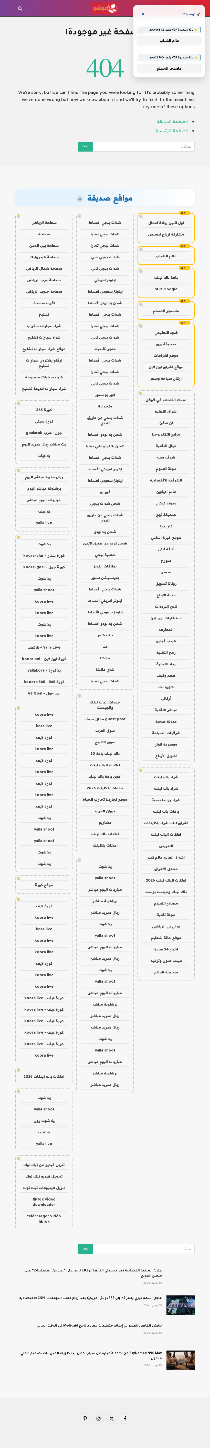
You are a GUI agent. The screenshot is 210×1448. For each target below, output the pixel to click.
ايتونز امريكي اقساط (105, 469)
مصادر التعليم (166, 903)
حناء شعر (105, 635)
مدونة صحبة (166, 721)
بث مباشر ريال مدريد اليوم (44, 444)
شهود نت (166, 687)
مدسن (166, 572)
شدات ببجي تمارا (105, 234)
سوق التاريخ (105, 742)
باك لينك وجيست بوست (166, 891)
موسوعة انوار (166, 744)
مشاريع (105, 822)
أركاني (166, 698)
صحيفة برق (166, 344)
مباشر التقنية (166, 710)
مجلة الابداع (166, 595)
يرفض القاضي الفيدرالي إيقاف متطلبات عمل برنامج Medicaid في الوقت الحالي (99, 1326)
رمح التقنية (166, 652)
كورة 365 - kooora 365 (44, 681)
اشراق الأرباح (166, 755)
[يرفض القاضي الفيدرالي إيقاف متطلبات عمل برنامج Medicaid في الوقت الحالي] (180, 1332)
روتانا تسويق (166, 583)
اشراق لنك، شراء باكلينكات (166, 823)
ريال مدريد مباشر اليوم (44, 477)
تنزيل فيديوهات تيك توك (44, 1187)
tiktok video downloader (44, 1202)
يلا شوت (105, 866)
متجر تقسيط (105, 348)
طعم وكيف (165, 675)
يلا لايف (44, 455)
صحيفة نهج (166, 514)
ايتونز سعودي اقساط (105, 291)
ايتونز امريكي (105, 280)
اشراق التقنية (166, 411)
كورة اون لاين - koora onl (44, 659)
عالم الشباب (166, 256)
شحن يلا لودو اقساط (105, 303)
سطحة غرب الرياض (44, 280)
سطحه (44, 234)
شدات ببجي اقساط (105, 222)
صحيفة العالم (166, 972)
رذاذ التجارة (166, 664)
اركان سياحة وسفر (166, 378)
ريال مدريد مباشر (105, 912)
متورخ (166, 560)
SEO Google (166, 289)
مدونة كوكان (166, 503)
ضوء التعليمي (166, 332)
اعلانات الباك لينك (166, 834)
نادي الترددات (166, 606)
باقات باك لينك (166, 811)
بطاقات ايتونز (105, 566)
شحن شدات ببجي (105, 503)
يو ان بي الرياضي (166, 926)
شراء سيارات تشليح (43, 337)
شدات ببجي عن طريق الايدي (105, 420)
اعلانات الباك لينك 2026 (166, 880)
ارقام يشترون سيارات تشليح (44, 363)
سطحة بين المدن (44, 245)
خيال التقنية (166, 445)
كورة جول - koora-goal (44, 567)
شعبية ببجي (105, 554)
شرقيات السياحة (166, 733)
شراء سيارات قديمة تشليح (44, 388)
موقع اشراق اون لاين (166, 367)
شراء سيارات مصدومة (44, 377)
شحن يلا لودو (105, 531)
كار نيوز (166, 526)
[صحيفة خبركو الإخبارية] (105, 8)
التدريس (166, 846)
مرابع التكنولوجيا (166, 434)
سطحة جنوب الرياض (44, 291)
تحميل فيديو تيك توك (43, 1176)
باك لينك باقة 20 (105, 753)
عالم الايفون (166, 491)
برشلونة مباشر (105, 901)
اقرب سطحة (44, 303)
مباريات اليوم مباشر (105, 889)
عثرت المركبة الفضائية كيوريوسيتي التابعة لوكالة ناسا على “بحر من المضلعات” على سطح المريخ (93, 1273)
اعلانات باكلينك (105, 845)
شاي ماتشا (105, 669)
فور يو (105, 492)
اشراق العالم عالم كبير (166, 857)
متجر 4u (105, 406)
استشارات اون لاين (166, 618)
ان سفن (166, 422)
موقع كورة (44, 885)
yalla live (44, 523)
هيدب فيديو (166, 641)
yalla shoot (105, 878)
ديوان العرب (105, 811)
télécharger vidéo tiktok (44, 1219)
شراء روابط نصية (166, 800)
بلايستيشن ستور (105, 577)
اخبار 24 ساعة (166, 949)
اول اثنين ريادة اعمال (166, 222)
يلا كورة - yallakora (44, 670)
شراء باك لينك (166, 777)
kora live (44, 726)
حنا (105, 646)
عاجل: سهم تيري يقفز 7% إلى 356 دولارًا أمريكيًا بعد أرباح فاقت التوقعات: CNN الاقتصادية (90, 1298)
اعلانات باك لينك (105, 834)
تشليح (44, 314)
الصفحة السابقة (172, 121)
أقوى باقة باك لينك (105, 776)
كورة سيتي (44, 421)
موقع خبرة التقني (166, 537)
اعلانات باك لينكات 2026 (44, 1076)
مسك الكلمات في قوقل (165, 400)
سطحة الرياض (44, 222)
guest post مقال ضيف (105, 719)
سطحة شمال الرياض (44, 268)
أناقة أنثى (166, 549)
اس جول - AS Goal (44, 693)
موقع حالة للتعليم (166, 937)
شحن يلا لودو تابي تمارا (105, 446)
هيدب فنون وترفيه (166, 960)
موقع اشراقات (166, 355)
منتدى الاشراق (166, 869)
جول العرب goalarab (44, 432)
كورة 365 (44, 409)
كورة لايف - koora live (44, 998)
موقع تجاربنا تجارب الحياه (105, 799)
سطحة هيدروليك (44, 257)
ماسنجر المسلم (166, 310)
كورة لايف (44, 737)
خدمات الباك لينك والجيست (105, 705)
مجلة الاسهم (166, 468)
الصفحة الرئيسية (171, 130)
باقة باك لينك (166, 277)
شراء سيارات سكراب (44, 326)
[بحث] (20, 8)
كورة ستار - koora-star (44, 555)
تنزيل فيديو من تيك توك (44, 1164)
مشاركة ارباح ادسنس (166, 234)
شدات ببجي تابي (105, 257)
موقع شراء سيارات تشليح (44, 348)
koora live (44, 601)
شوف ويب (166, 457)
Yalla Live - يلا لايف (43, 647)
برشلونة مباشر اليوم (44, 488)
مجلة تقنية (166, 914)
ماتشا (105, 658)
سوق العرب (105, 730)
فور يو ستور (105, 394)
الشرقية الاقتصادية (166, 480)
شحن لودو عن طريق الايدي (105, 543)
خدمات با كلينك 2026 (105, 788)
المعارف (166, 629)
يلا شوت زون (44, 1120)
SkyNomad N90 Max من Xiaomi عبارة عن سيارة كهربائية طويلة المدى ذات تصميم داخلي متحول (91, 1356)
